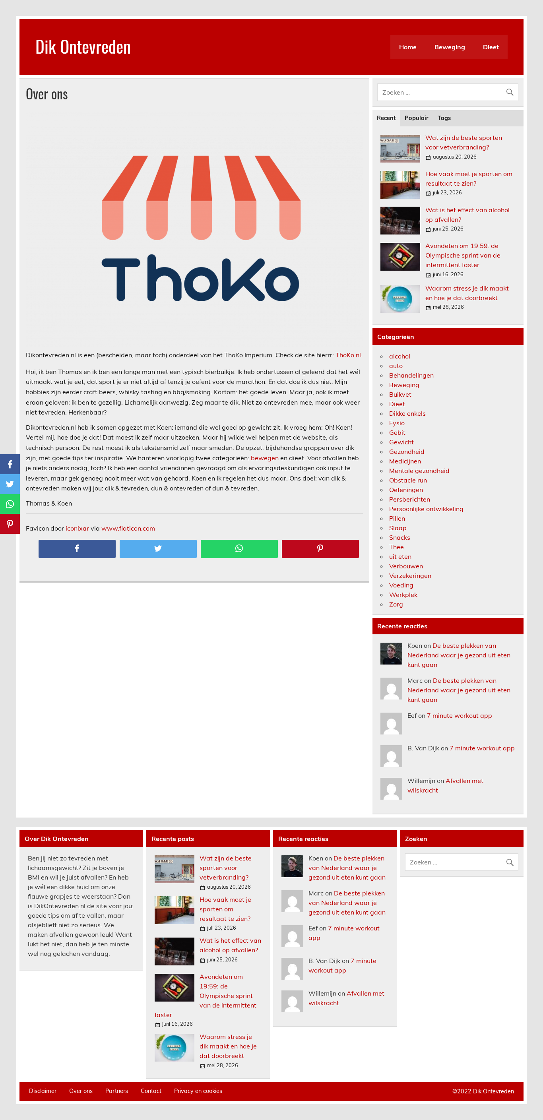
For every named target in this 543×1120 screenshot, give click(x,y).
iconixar (77, 528)
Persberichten (409, 499)
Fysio (397, 423)
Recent (386, 118)
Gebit (397, 432)
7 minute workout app (459, 715)
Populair (417, 118)
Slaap (398, 528)
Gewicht (401, 442)
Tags (444, 118)
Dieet (491, 47)
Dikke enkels (407, 413)
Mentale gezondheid (419, 471)
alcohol (399, 356)
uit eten (400, 556)
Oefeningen (406, 490)
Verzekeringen (410, 575)
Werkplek (403, 595)
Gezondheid (407, 451)
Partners (116, 1091)
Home (408, 47)
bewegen (265, 458)
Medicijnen (405, 461)
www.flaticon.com (128, 528)
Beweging (449, 47)
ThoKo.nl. (349, 355)
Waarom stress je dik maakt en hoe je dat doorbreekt (228, 1046)
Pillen (397, 518)
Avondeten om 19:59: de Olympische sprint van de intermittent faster (462, 255)
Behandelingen (411, 375)
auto (396, 366)
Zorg (396, 604)
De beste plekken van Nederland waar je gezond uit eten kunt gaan (458, 655)
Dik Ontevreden (83, 45)
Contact (151, 1091)
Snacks (399, 537)
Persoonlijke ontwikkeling (426, 509)
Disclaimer (42, 1091)
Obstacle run (408, 480)
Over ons (81, 1091)
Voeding (401, 585)
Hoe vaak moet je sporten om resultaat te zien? (225, 908)
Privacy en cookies (198, 1091)
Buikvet (400, 394)
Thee (396, 547)
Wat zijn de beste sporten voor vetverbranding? (226, 867)
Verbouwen (406, 566)
